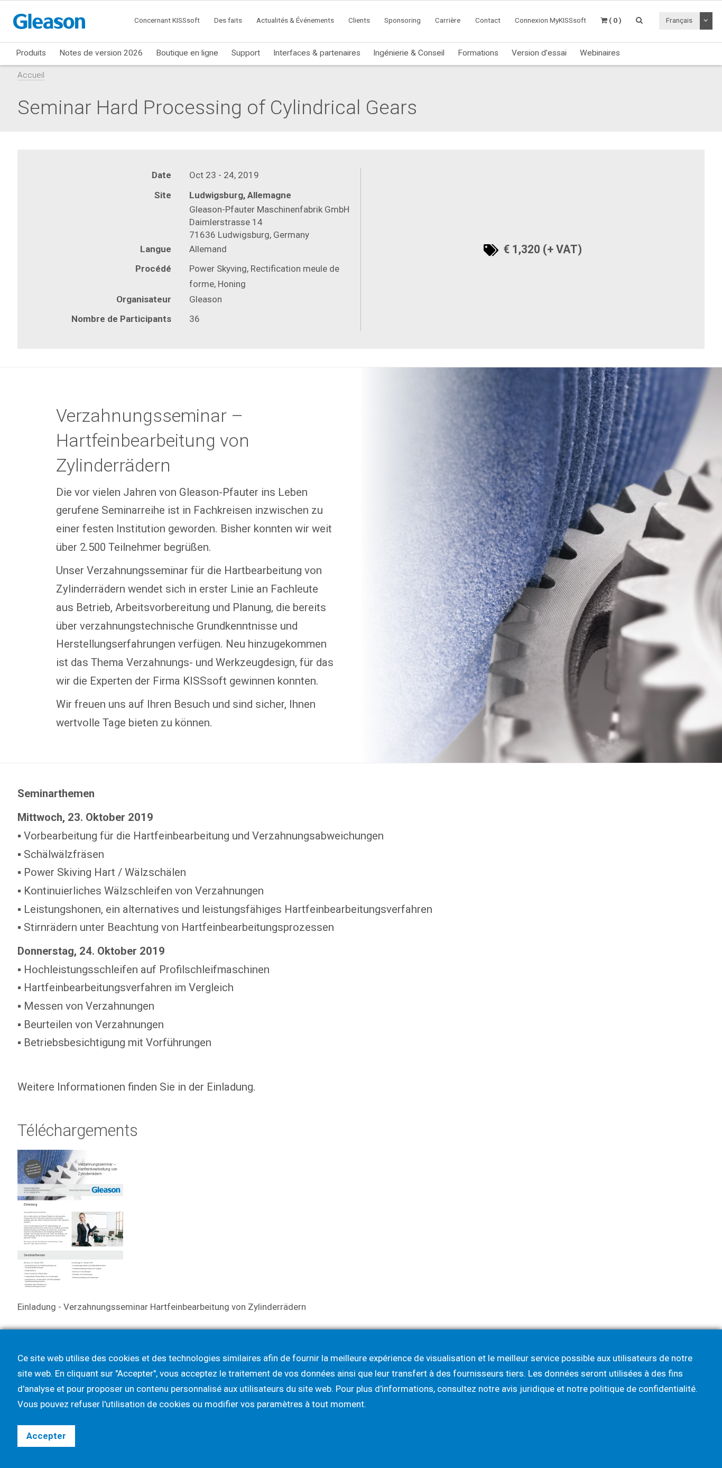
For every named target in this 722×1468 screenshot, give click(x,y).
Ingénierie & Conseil (409, 53)
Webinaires (600, 53)
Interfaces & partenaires (316, 53)
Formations (478, 53)
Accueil (30, 75)
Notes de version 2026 (101, 53)
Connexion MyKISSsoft (550, 20)
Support (246, 53)
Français (679, 20)
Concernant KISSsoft (167, 20)
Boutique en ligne (187, 53)
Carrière (447, 20)
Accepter (46, 1435)
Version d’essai (539, 53)
